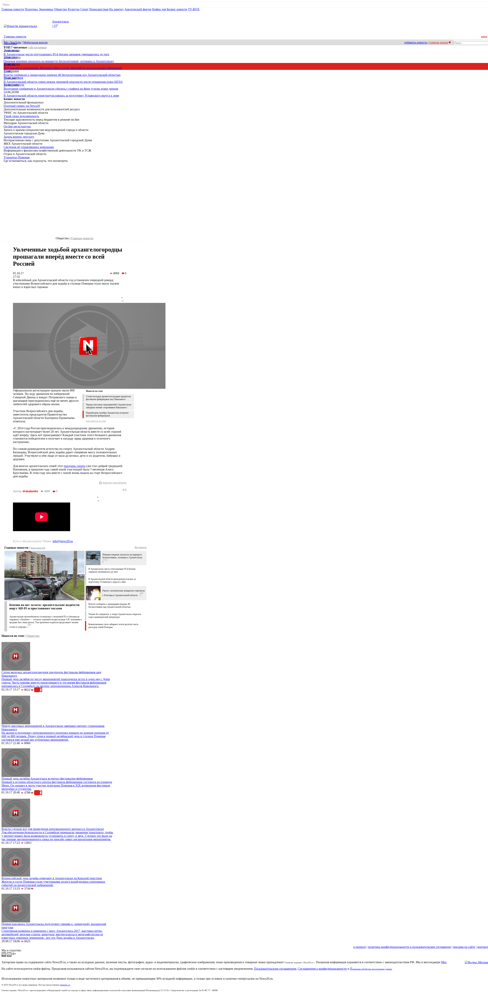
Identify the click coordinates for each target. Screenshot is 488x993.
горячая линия (438, 42)
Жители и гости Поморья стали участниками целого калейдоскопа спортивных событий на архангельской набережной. (53, 883)
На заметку (116, 9)
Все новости (140, 547)
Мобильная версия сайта (19, 947)
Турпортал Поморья (17, 157)
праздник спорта (74, 466)
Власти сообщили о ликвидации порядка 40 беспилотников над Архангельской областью (62, 75)
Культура (73, 9)
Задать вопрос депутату (19, 136)
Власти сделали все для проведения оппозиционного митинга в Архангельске (53, 829)
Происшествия (98, 9)
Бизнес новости (177, 9)
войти (484, 36)
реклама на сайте (464, 947)
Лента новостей (37, 548)
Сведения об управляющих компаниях (29, 147)
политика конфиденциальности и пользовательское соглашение (409, 947)
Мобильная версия (35, 42)
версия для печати (114, 482)
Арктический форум (137, 9)
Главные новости (13, 9)
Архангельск (60, 21)
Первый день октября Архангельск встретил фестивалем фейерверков (107, 414)
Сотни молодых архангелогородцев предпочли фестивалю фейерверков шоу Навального (108, 398)
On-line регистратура (17, 126)
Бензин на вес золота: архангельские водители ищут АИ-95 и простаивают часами (44, 606)
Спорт (84, 9)
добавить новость (415, 42)
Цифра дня (159, 9)
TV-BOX (194, 9)
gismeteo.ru (65, 985)
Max (444, 962)
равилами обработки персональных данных (372, 969)
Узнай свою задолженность (21, 116)
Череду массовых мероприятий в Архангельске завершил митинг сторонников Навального (108, 406)
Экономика (46, 9)
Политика (31, 9)
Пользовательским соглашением (275, 968)
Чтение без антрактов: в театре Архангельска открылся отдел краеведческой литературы (114, 615)
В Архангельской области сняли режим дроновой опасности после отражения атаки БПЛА (63, 81)
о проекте (359, 947)
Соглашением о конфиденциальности (322, 968)
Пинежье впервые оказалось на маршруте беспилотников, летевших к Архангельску (59, 61)
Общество (60, 9)
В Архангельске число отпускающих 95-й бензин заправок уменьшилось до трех (56, 54)
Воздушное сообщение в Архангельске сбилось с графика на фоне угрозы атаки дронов (61, 88)
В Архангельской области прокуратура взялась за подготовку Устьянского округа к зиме (61, 95)
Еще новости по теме (96, 421)
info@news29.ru (63, 541)
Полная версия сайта (16, 12)
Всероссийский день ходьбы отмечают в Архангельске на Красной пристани (52, 878)
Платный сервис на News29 (22, 105)
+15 (54, 25)
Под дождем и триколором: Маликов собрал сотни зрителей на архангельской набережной (63, 68)
